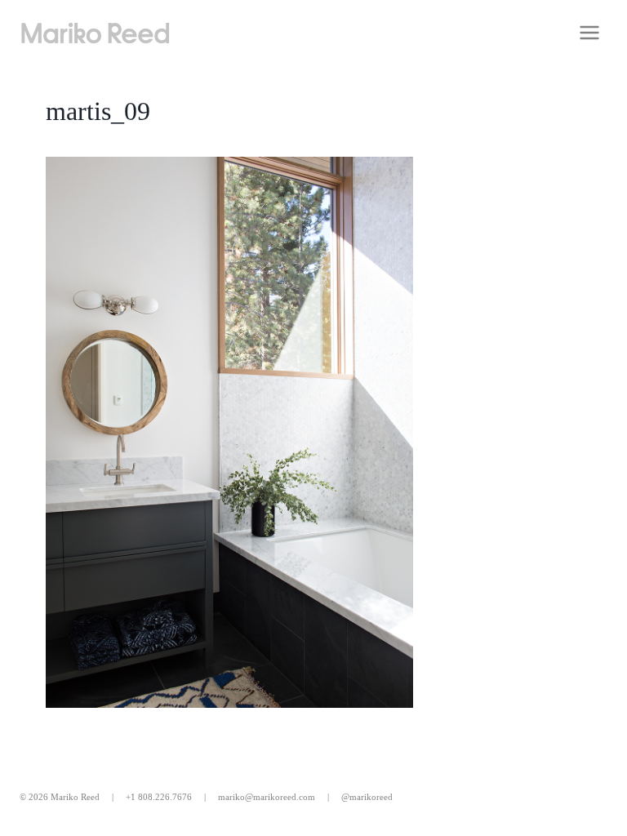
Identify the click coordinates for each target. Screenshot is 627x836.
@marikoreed (367, 797)
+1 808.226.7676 (159, 797)
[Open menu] (589, 32)
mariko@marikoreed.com (266, 797)
